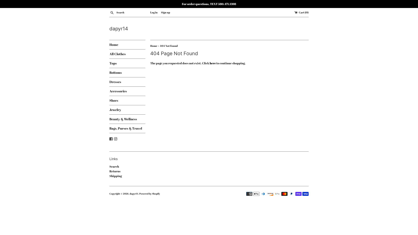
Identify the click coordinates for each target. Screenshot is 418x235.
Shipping (115, 176)
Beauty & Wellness (123, 119)
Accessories (118, 91)
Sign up (165, 12)
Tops (113, 63)
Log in (154, 12)
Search (114, 166)
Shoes (113, 100)
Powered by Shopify (149, 193)
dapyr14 (118, 28)
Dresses (115, 82)
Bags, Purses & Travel (125, 128)
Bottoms (115, 72)
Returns (115, 171)
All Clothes (117, 54)
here (213, 63)
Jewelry (115, 110)
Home (113, 44)
